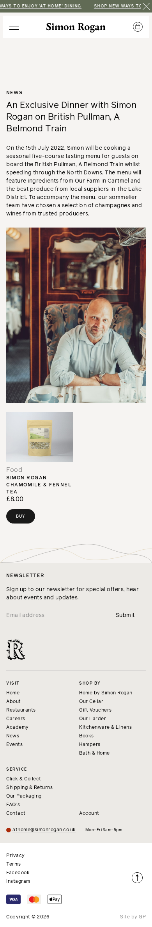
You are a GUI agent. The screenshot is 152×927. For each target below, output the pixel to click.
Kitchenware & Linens (105, 727)
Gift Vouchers (95, 710)
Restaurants (21, 710)
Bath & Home (94, 753)
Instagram (18, 881)
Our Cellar (91, 701)
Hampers (90, 744)
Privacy (15, 855)
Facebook (18, 873)
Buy (20, 516)
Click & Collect (23, 779)
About (13, 701)
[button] (14, 27)
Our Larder (92, 719)
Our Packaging (24, 796)
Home (12, 693)
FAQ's (13, 805)
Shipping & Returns (29, 787)
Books (86, 736)
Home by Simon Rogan (106, 693)
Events (14, 744)
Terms (13, 864)
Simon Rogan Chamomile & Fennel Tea (39, 485)
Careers (15, 719)
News (12, 736)
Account (89, 813)
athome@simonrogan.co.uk (44, 830)
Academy (17, 727)
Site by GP (133, 917)
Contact (16, 813)
